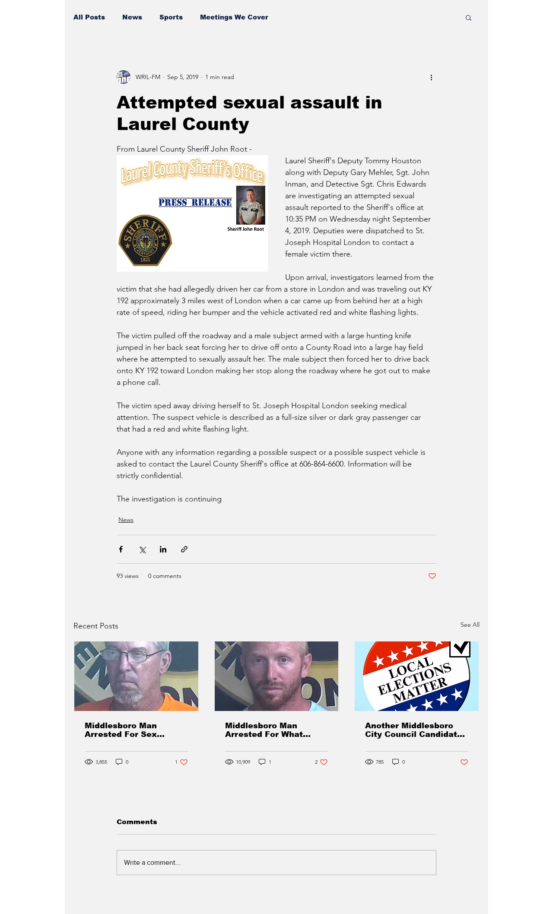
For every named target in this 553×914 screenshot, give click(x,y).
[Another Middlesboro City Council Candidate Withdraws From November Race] (417, 676)
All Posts (89, 17)
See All (470, 624)
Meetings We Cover (234, 17)
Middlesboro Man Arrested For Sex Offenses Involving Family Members (124, 730)
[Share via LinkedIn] (163, 549)
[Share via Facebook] (121, 549)
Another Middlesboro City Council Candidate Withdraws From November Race (413, 730)
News (132, 17)
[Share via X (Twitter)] (142, 549)
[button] (468, 17)
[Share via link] (184, 549)
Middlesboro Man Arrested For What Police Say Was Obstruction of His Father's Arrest (264, 730)
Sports (171, 17)
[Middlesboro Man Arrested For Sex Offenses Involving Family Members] (136, 676)
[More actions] (431, 77)
